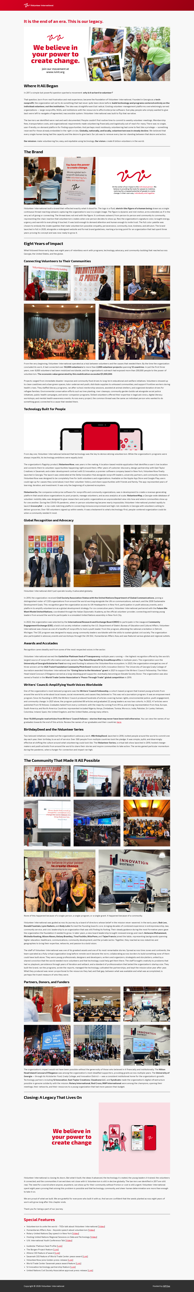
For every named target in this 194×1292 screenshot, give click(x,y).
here (119, 722)
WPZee (166, 1286)
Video (101, 1226)
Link (60, 1246)
